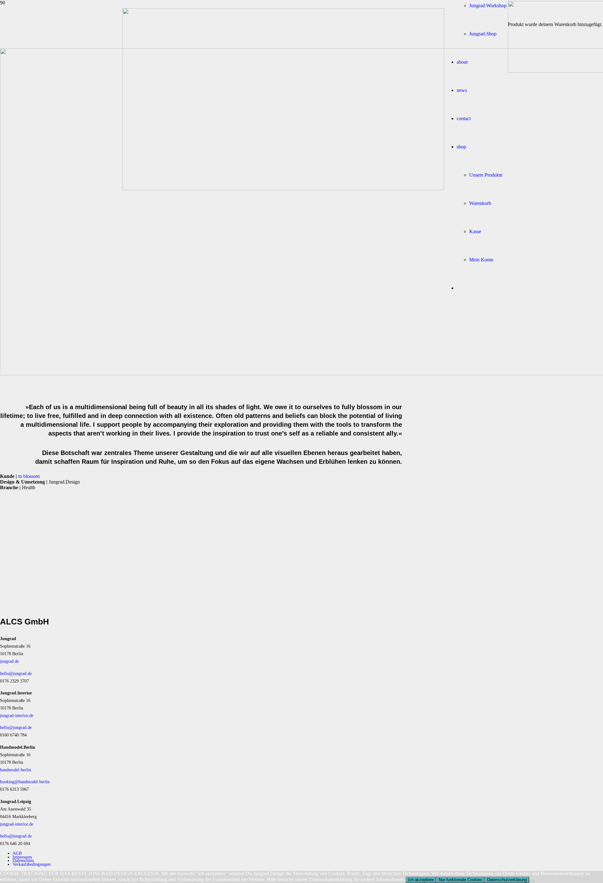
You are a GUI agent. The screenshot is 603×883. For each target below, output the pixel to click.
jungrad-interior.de (16, 715)
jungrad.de (9, 661)
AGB (17, 853)
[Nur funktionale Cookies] (531, 881)
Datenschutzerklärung (507, 879)
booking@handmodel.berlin (25, 781)
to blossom (29, 476)
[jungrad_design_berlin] (283, 188)
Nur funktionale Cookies (460, 879)
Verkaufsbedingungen (32, 864)
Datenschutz (23, 860)
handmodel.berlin (15, 769)
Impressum (22, 856)
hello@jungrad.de (16, 673)
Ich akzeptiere (421, 879)
